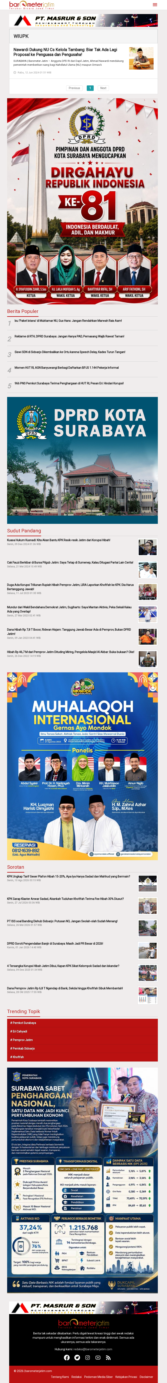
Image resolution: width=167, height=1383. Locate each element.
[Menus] (155, 5)
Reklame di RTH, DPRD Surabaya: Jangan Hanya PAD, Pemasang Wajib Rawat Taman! (69, 336)
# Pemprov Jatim (21, 1040)
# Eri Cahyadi (18, 1031)
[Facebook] (67, 1359)
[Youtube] (98, 1359)
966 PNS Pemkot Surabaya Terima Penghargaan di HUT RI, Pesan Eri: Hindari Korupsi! (69, 383)
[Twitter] (77, 1359)
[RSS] (108, 1359)
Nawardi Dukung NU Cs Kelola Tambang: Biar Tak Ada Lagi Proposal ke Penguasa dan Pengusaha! (65, 52)
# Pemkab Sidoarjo (22, 1048)
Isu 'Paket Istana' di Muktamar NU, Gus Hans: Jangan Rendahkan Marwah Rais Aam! (68, 320)
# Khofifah (17, 1057)
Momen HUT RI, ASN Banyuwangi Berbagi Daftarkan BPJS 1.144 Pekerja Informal (67, 367)
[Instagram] (88, 1359)
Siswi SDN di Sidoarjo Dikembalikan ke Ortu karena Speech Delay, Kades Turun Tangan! (70, 352)
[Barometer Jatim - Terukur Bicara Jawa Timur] (31, 4)
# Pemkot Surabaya (23, 1022)
